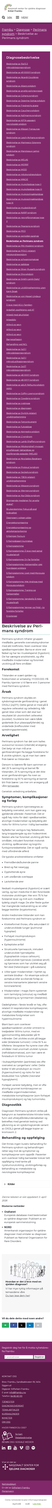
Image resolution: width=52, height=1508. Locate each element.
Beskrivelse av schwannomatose (22, 259)
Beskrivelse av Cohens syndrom (22, 96)
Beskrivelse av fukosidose (19, 427)
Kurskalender (10, 1414)
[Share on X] (21, 1325)
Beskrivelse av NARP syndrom (21, 213)
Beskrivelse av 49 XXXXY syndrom (23, 72)
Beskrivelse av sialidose (17, 264)
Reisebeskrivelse (23, 1437)
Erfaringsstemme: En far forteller (23, 559)
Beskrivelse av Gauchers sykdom (22, 110)
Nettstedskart (9, 1484)
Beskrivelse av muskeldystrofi (21, 208)
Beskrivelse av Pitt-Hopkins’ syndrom (24, 246)
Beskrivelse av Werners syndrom (22, 491)
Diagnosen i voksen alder (18, 518)
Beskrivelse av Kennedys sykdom (23, 432)
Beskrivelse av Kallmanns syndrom (23, 115)
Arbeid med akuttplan (17, 315)
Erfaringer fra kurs (15, 536)
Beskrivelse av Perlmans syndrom (24, 241)
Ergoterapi (11, 616)
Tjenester (8, 1402)
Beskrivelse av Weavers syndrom (22, 486)
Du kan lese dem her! (18, 1295)
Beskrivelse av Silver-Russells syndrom (25, 269)
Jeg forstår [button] (16, 1504)
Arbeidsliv (11, 320)
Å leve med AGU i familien (19, 305)
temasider (13, 786)
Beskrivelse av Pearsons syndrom (23, 226)
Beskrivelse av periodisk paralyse (22, 236)
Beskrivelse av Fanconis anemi (21, 422)
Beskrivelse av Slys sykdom (19, 274)
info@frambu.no (17, 1392)
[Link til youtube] (15, 1448)
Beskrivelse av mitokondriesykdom (23, 174)
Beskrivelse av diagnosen (18, 408)
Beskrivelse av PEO (16, 231)
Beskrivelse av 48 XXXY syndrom (22, 375)
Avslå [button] (27, 1504)
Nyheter (7, 1418)
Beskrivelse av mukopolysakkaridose (24, 194)
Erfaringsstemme (15, 546)
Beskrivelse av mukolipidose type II (23, 184)
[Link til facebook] (9, 1448)
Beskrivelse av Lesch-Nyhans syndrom (25, 137)
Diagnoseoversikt (13, 1406)
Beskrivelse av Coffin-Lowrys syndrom (25, 393)
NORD (8, 1227)
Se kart (18, 1434)
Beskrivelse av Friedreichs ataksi (22, 106)
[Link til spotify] (33, 1448)
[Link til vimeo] (21, 1448)
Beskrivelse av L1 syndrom (19, 436)
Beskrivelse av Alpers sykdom (21, 86)
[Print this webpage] (38, 1325)
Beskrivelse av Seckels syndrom (22, 472)
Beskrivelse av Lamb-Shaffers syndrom (25, 441)
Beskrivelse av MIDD (16, 169)
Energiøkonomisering (17, 522)
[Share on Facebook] (13, 1325)
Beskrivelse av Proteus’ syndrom (22, 467)
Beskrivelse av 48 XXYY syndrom (22, 380)
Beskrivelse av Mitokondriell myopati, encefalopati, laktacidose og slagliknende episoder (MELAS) (25, 450)
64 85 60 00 (16, 1396)
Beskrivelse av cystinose (18, 403)
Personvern (8, 1491)
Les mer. (37, 1504)
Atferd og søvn (13, 324)
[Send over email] (5, 1325)
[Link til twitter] (3, 1448)
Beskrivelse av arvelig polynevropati (24, 91)
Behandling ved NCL (16, 344)
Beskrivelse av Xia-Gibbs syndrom (23, 495)
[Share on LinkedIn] (30, 1325)
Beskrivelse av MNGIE (17, 179)
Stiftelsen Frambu (21, 1488)
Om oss (6, 1422)
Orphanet (10, 1211)
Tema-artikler (10, 1410)
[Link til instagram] (27, 1448)
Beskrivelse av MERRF (17, 165)
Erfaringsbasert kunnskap (19, 541)
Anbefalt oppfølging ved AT (20, 310)
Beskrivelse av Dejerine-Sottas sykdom (25, 101)
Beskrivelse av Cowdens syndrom (23, 398)
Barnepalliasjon (14, 339)
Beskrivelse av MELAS (17, 160)
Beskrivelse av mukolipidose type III (24, 189)
